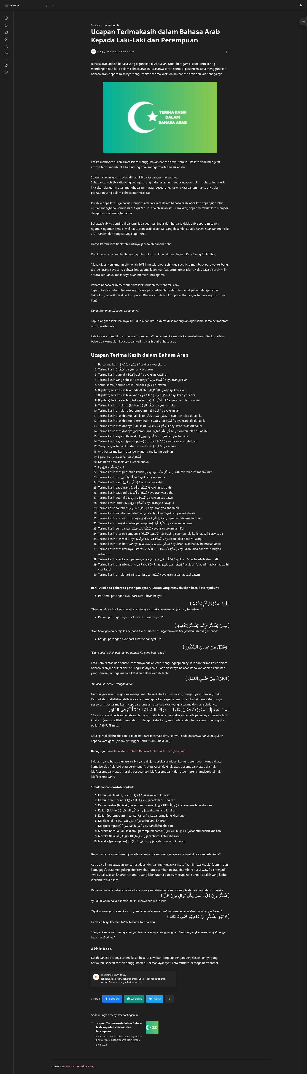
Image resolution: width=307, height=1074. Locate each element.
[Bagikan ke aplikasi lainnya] (169, 999)
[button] (300, 5)
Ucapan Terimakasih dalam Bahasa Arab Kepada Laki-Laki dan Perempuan (118, 1027)
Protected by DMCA (83, 1066)
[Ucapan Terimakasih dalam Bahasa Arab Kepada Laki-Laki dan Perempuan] (152, 1027)
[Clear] (101, 5)
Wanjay (15, 5)
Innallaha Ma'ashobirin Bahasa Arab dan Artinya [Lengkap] (147, 751)
